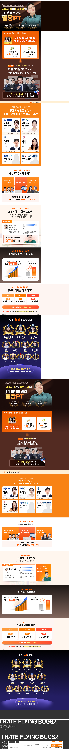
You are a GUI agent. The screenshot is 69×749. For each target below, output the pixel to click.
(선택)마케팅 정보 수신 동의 (57, 747)
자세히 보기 (38, 314)
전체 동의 (11, 747)
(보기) (51, 747)
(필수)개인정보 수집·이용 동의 (47, 747)
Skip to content (2, 0)
